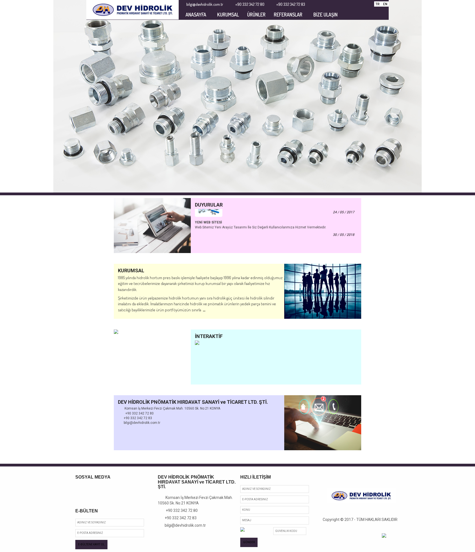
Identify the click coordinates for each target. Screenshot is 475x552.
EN (385, 4)
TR (377, 4)
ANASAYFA (196, 15)
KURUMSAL (228, 15)
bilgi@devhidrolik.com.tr (183, 525)
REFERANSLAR (288, 15)
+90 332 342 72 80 (179, 510)
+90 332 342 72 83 (179, 518)
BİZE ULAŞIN (325, 15)
